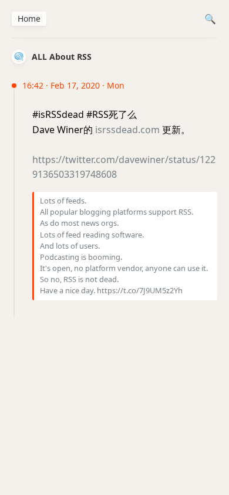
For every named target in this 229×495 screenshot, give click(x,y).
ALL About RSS (62, 56)
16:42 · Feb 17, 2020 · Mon (73, 85)
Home (29, 18)
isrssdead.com (127, 129)
